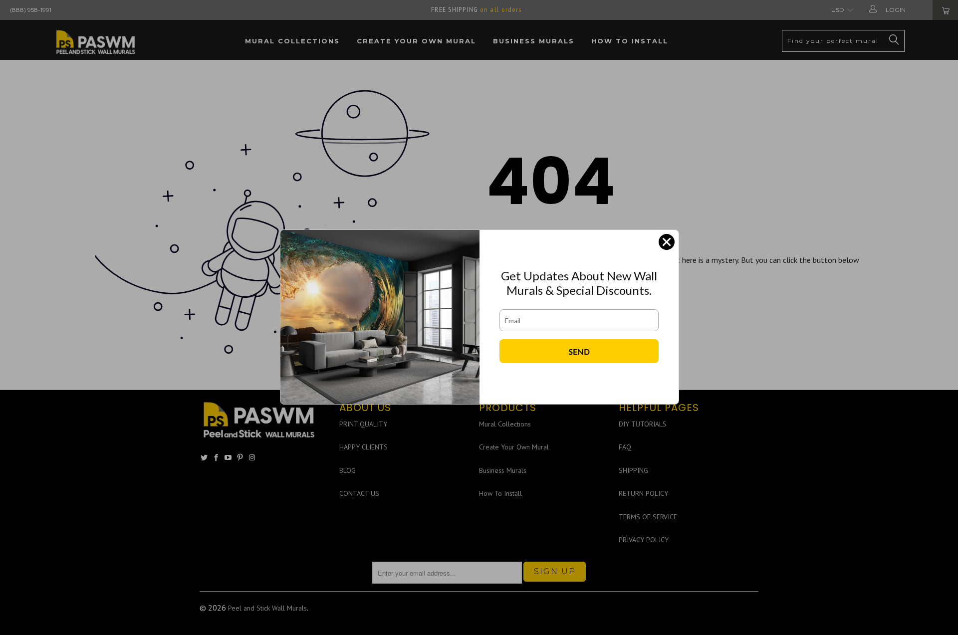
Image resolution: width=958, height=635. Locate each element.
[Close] (667, 242)
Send (579, 351)
